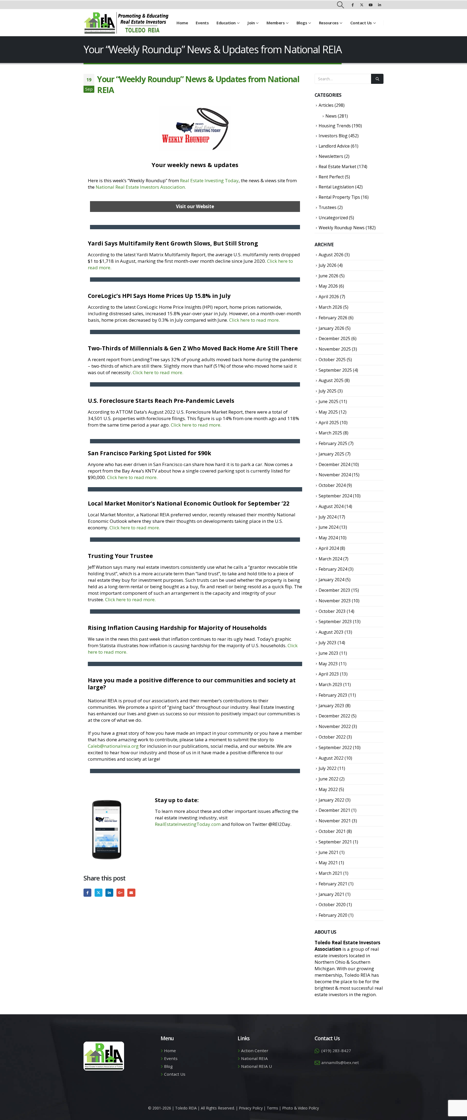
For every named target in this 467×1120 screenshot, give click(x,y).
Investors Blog (333, 136)
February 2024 (333, 569)
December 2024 (334, 464)
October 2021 (332, 831)
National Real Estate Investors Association (140, 187)
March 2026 (330, 307)
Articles (326, 105)
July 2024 (327, 517)
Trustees (327, 207)
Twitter (98, 892)
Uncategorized (333, 218)
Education (226, 22)
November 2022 (335, 726)
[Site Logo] (126, 22)
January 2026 (331, 328)
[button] (340, 4)
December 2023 (334, 590)
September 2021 (335, 842)
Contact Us (361, 22)
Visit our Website (195, 206)
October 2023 (332, 611)
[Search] (377, 79)
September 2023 (335, 621)
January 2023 (331, 706)
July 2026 (327, 265)
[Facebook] (352, 5)
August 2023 (331, 632)
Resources (329, 22)
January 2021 (331, 894)
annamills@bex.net (340, 1062)
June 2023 (328, 653)
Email (131, 892)
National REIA (254, 1058)
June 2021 (328, 852)
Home (182, 22)
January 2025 (331, 454)
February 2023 (333, 695)
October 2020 (332, 905)
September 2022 (335, 747)
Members (275, 22)
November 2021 (335, 821)
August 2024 (331, 506)
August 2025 (331, 380)
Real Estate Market (337, 167)
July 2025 (327, 391)
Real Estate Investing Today (209, 180)
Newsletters (331, 156)
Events (202, 22)
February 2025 (333, 443)
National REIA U (256, 1066)
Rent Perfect (331, 177)
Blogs (301, 22)
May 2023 (328, 664)
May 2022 (328, 789)
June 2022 (328, 779)
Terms (272, 1108)
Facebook (87, 892)
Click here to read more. (254, 320)
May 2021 (328, 863)
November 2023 (335, 601)
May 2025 (328, 412)
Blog (168, 1066)
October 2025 (332, 360)
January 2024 (331, 580)
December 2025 (334, 338)
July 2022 (327, 768)
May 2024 (328, 538)
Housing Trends (335, 126)
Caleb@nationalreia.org (113, 746)
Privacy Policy (251, 1108)
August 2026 (331, 255)
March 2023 (330, 684)
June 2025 (328, 401)
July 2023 (327, 643)
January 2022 (331, 800)
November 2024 (335, 475)
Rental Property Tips (339, 197)
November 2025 (335, 349)
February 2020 (333, 915)
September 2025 (335, 370)
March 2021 (330, 873)
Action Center (254, 1050)
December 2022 (334, 716)
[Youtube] (370, 5)
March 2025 (330, 433)
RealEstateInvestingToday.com (188, 824)
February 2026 (333, 318)
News (331, 116)
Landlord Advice (334, 146)
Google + (120, 892)
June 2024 (328, 527)
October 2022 (332, 737)
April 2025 (329, 423)
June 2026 (328, 276)
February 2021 (333, 884)
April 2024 (329, 548)
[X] (361, 5)
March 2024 (330, 559)
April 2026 (329, 297)
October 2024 (332, 485)
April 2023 (329, 674)
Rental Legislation (336, 187)
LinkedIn (109, 892)
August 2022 (331, 758)
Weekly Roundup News (342, 228)
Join (251, 22)
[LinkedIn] (379, 5)
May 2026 (328, 286)
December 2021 (334, 810)
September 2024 (335, 496)
